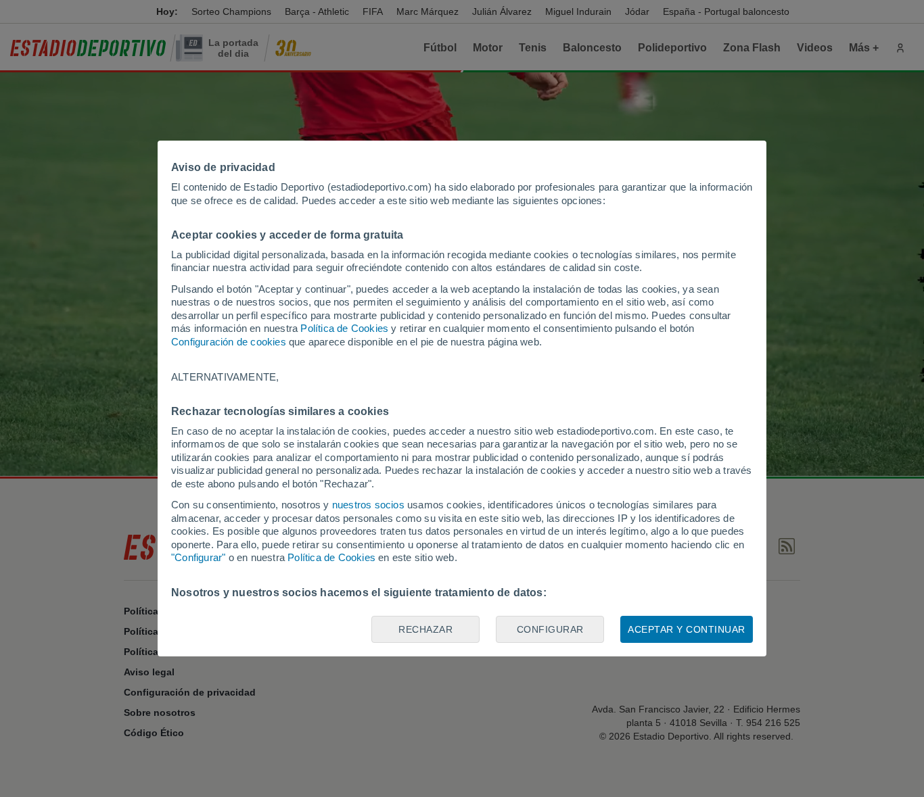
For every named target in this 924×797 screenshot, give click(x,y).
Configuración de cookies (228, 341)
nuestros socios (368, 504)
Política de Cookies (344, 328)
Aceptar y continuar (686, 629)
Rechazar (425, 629)
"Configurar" (198, 557)
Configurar (550, 629)
